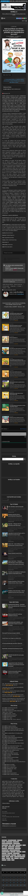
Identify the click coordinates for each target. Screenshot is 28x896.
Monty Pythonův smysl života (15, 553)
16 (24, 880)
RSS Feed (4, 808)
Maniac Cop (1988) (10, 764)
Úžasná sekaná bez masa (12, 747)
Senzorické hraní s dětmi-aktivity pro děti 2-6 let (18, 348)
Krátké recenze (17, 848)
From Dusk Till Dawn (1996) (13, 760)
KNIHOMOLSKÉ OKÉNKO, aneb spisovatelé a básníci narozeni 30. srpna (15, 624)
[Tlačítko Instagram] (21, 18)
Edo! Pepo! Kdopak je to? (14, 337)
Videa (12, 858)
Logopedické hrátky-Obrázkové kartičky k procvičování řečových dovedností (16, 314)
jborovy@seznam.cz (11, 825)
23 (24, 882)
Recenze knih (14, 26)
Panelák (10, 781)
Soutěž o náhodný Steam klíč (13, 774)
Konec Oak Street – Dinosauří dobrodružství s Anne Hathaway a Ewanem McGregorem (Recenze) (16, 563)
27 (13, 885)
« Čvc (3, 889)
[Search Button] (26, 18)
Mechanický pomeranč (12, 715)
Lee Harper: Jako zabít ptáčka (12, 754)
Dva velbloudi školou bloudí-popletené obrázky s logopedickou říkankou (17, 406)
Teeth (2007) (9, 771)
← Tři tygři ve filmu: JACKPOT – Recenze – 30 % (14, 306)
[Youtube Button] (23, 18)
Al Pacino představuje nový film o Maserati (12, 643)
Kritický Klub (4, 848)
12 (10, 880)
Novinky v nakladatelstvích (15, 850)
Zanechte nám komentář (14, 37)
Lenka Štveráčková (10, 36)
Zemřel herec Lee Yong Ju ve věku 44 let (11, 638)
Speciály (7, 856)
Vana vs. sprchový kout (12, 767)
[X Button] (17, 18)
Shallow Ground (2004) (12, 773)
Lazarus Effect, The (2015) (12, 753)
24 (3, 885)
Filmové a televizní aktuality (7, 843)
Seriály (23, 855)
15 (20, 880)
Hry (2, 846)
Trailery (3, 858)
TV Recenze (8, 858)
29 (20, 885)
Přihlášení (23, 428)
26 (10, 885)
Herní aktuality (18, 845)
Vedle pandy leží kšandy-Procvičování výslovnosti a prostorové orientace (16, 326)
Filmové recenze (5, 845)
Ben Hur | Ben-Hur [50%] (12, 727)
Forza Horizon (10, 758)
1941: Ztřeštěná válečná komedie (15, 506)
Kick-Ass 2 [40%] (10, 793)
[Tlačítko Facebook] (18, 18)
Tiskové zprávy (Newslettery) (19, 856)
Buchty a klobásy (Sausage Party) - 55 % (15, 728)
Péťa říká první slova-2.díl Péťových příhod (17, 417)
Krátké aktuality (11, 848)
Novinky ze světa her (5, 851)
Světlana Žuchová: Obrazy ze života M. (15, 740)
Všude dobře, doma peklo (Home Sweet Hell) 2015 (12, 687)
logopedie (10, 289)
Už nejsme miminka (11, 726)
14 (17, 880)
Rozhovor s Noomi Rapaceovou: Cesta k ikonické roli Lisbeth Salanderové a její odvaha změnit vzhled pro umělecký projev (13, 700)
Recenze (23, 851)
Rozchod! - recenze (11, 713)
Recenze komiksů (16, 853)
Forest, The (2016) (11, 735)
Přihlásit (4, 803)
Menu (4, 18)
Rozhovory (19, 855)
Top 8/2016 (8, 755)
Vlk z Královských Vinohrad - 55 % (14, 745)
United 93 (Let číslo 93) (12, 707)
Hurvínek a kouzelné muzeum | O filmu (11, 787)
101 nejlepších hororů (12, 840)
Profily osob (13, 851)
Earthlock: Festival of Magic (12, 757)
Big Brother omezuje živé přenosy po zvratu (12, 648)
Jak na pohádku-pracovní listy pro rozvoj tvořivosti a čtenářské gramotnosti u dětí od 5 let (18, 360)
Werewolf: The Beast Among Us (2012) (11, 633)
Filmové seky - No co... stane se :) (14, 719)
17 (3, 882)
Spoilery (11, 856)
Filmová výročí (16, 842)
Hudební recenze (11, 846)
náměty (14, 289)
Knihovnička (17, 846)
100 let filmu (4, 840)
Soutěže (3, 856)
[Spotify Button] (24, 18)
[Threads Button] (20, 18)
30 (24, 885)
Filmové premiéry (16, 843)
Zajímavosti (16, 858)
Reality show (19, 851)
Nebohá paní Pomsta (11, 716)
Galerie (13, 845)
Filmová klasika (9, 842)
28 (17, 885)
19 (10, 882)
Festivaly (3, 842)
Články (13, 860)
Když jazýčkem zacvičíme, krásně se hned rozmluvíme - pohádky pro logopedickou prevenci (14, 31)
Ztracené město (10, 709)
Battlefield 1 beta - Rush (11, 768)
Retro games (13, 855)
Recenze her (4, 853)
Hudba (6, 846)
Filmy (10, 845)
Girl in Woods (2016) (11, 741)
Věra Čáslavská (10, 751)
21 (17, 882)
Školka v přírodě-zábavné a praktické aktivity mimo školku (17, 383)
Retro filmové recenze (6, 855)
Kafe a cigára (9, 717)
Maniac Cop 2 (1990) (11, 765)
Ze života (8, 860)
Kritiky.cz (14, 12)
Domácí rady (19, 840)
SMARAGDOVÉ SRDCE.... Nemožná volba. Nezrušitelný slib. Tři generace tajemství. (17, 606)
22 (20, 882)
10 (3, 880)
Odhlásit (8, 803)
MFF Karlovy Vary (5, 850)
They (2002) (9, 770)
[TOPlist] (4, 865)
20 (14, 882)
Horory (24, 845)
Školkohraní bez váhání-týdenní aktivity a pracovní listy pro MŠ (16, 394)
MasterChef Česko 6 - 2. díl (18, 782)
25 (6, 885)
